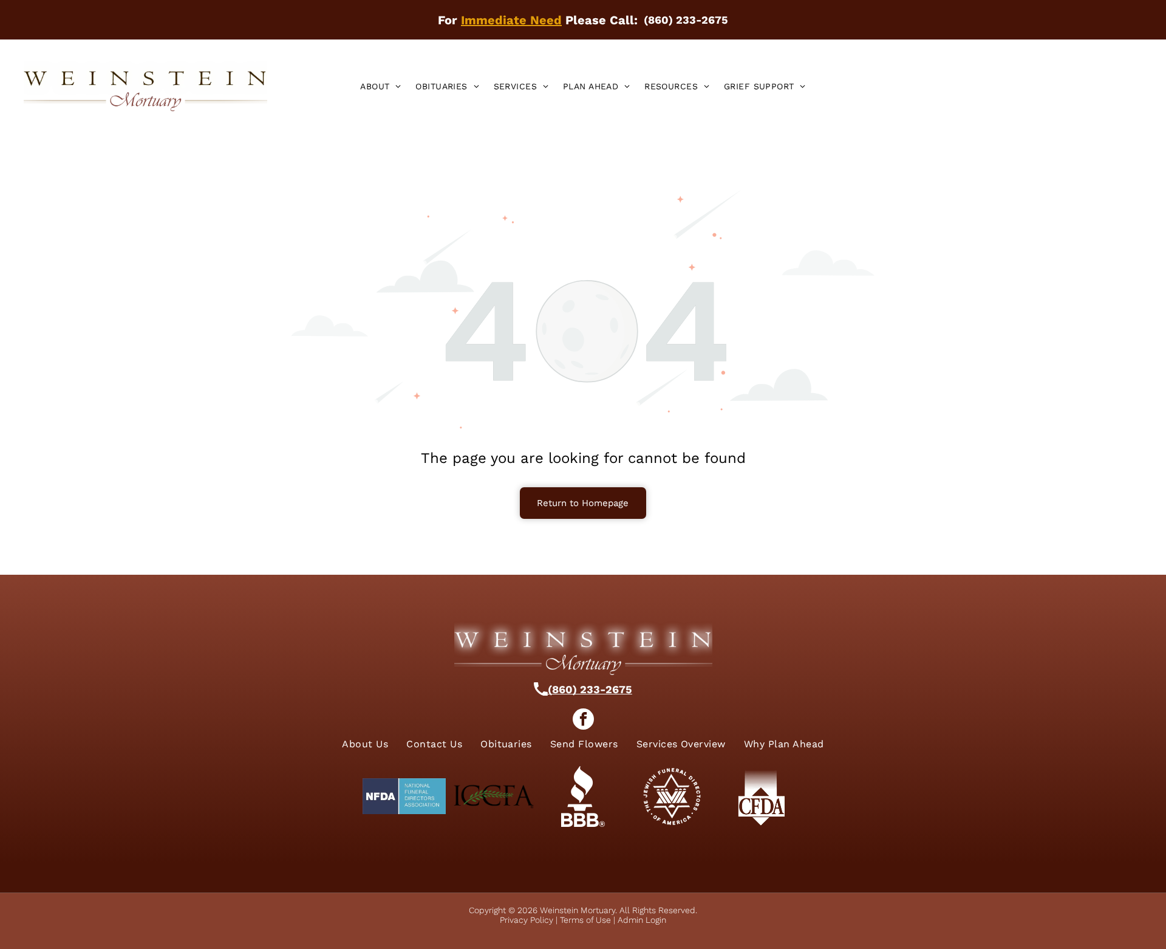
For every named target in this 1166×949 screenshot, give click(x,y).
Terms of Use (585, 920)
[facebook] (583, 720)
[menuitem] (380, 86)
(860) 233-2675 (590, 689)
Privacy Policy (526, 920)
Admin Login (642, 920)
